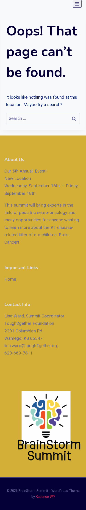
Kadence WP (45, 497)
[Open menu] (77, 4)
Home (10, 279)
